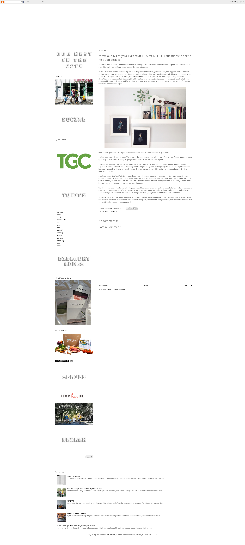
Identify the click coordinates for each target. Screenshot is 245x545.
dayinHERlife (61, 220)
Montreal (60, 212)
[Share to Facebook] (134, 208)
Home (146, 286)
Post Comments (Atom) (116, 289)
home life (60, 230)
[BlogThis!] (129, 208)
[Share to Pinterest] (136, 208)
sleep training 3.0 (73, 476)
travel (59, 246)
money (59, 235)
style (58, 243)
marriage (60, 233)
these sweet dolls (136, 76)
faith (58, 222)
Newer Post (103, 286)
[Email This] (127, 208)
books (59, 214)
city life (107, 211)
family (59, 225)
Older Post (188, 286)
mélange (60, 238)
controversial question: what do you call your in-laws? (76, 526)
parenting (113, 211)
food (58, 227)
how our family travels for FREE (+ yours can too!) (84, 488)
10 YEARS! (70, 501)
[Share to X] (132, 208)
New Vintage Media (115, 535)
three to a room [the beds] (77, 513)
